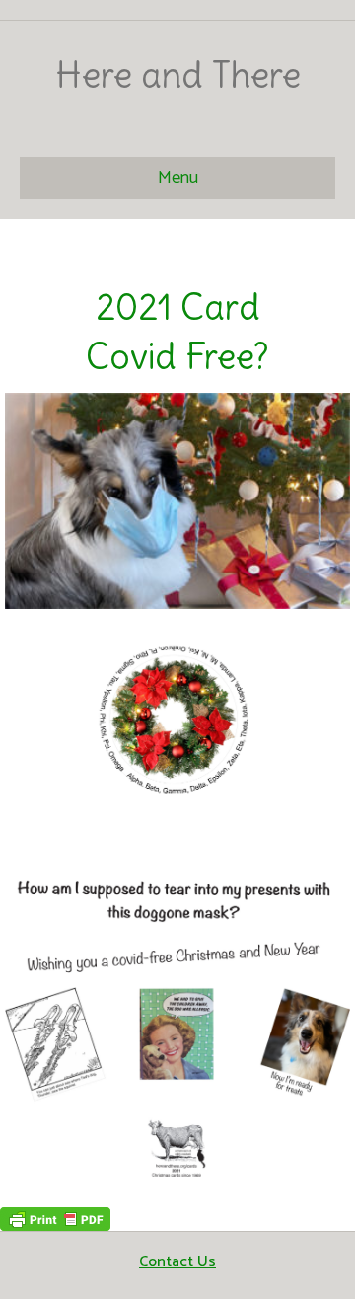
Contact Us (177, 1262)
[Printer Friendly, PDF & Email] (55, 1218)
